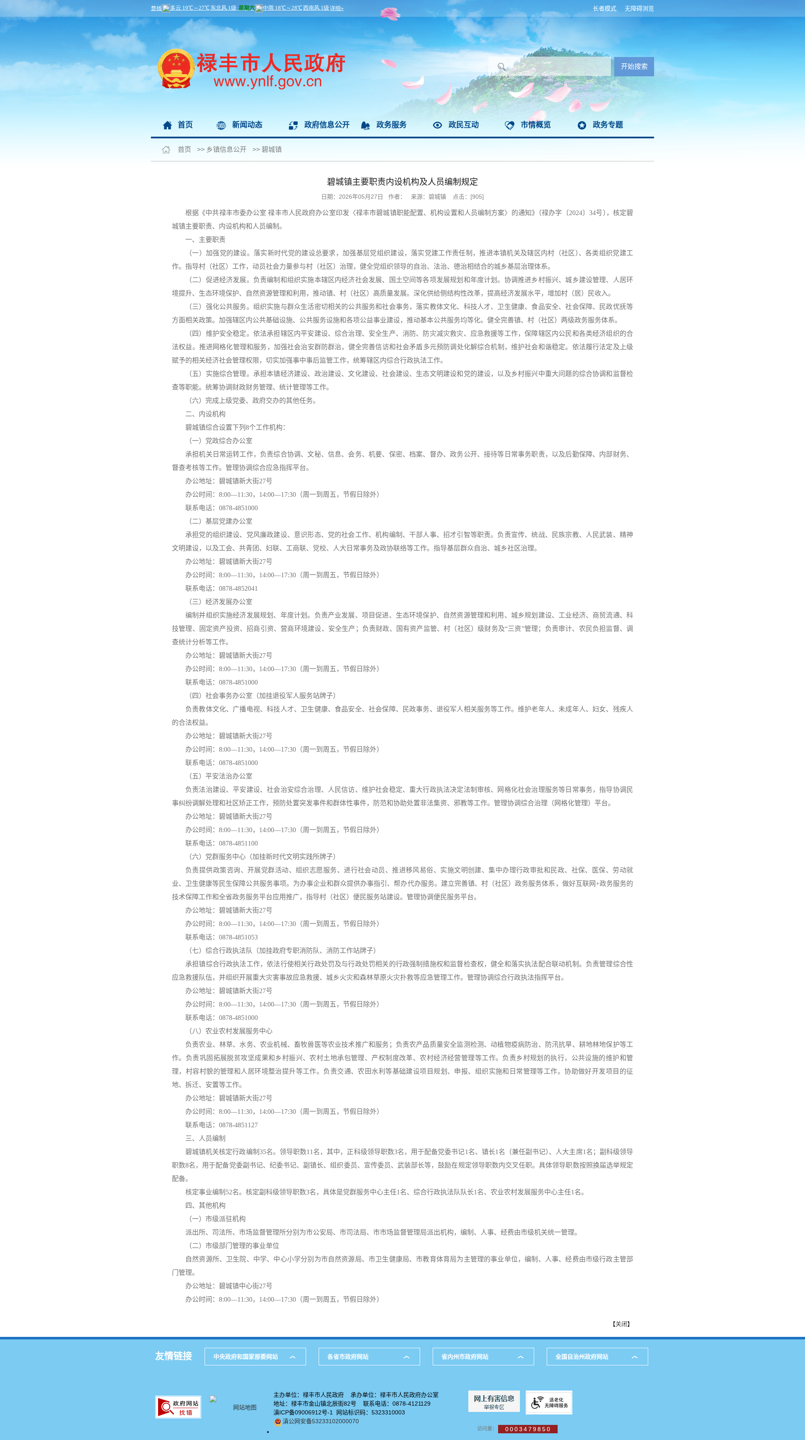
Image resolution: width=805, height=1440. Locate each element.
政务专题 (608, 125)
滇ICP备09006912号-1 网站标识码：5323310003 (339, 1412)
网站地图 (245, 1407)
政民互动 (464, 125)
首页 (185, 125)
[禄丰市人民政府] (248, 21)
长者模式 (604, 8)
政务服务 (392, 125)
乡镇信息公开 (226, 149)
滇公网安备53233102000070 (321, 1421)
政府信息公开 (327, 125)
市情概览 (536, 125)
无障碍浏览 (639, 8)
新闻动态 (247, 125)
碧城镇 (272, 149)
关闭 (621, 1324)
